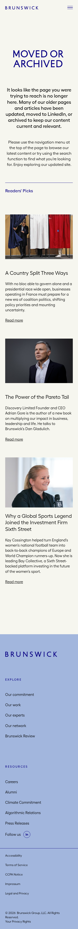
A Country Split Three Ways (36, 273)
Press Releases (17, 823)
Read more (14, 320)
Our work (13, 705)
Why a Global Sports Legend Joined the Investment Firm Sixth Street (38, 522)
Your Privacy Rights (18, 921)
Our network (15, 726)
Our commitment (19, 694)
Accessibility (13, 855)
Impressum (12, 884)
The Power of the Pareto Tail (37, 397)
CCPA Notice (14, 874)
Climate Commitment (23, 802)
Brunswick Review (20, 736)
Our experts (15, 715)
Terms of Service (16, 865)
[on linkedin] (26, 834)
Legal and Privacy (17, 893)
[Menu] (70, 7)
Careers (11, 782)
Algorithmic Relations (23, 813)
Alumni (11, 792)
